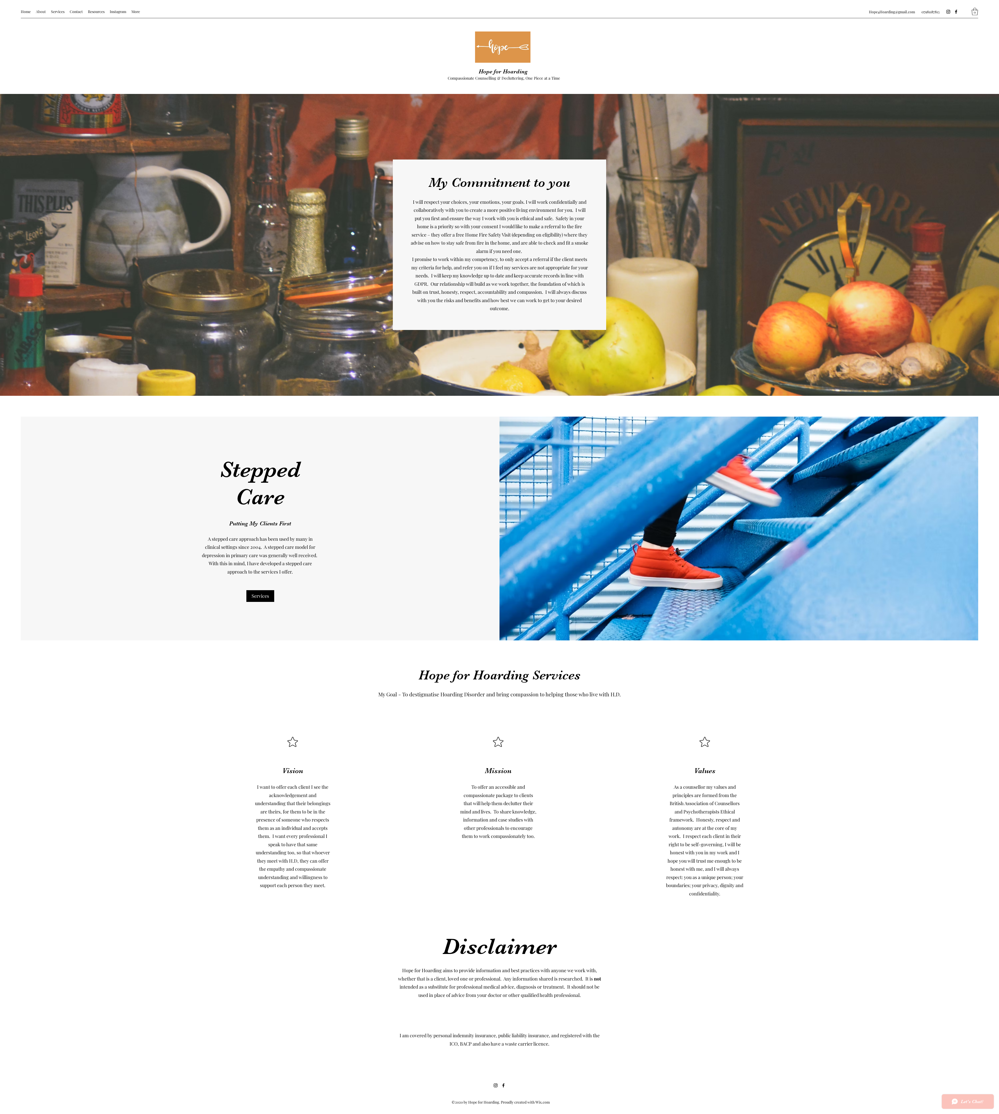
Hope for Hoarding (503, 71)
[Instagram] (948, 11)
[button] (975, 11)
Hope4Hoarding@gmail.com (892, 11)
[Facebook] (956, 11)
